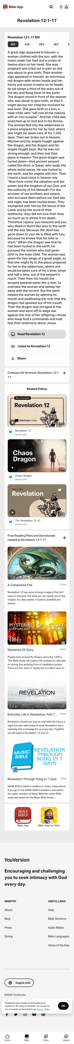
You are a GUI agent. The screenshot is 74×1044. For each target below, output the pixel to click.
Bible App (23, 825)
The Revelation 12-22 (31, 520)
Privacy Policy (43, 1009)
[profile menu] (64, 7)
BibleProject (21, 434)
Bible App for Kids (48, 825)
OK (63, 1005)
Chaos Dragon (27, 475)
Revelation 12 (26, 430)
